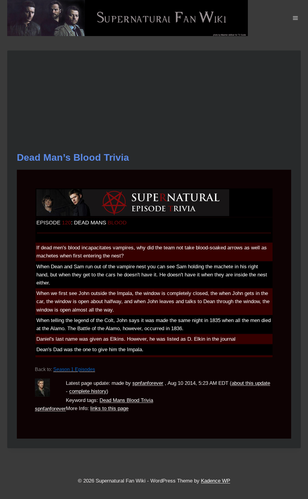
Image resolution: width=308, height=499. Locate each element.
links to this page (109, 408)
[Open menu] (295, 18)
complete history (87, 391)
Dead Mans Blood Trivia (126, 400)
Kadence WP (215, 481)
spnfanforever (50, 409)
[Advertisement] (154, 105)
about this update (251, 383)
